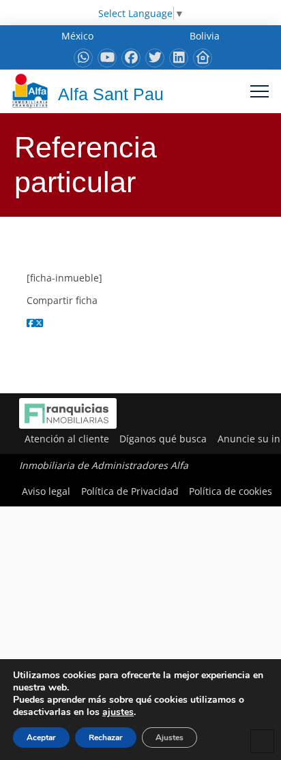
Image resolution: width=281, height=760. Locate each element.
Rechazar (106, 737)
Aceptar (41, 737)
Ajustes (169, 737)
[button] (259, 91)
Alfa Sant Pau (111, 94)
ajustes (118, 712)
